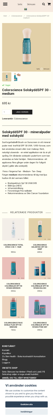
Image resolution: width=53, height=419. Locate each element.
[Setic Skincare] (26, 4)
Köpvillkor (6, 353)
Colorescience (17, 16)
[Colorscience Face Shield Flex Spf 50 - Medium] (13, 307)
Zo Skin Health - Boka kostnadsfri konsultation (24, 356)
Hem (6, 16)
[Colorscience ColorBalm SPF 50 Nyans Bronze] (13, 268)
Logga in (6, 362)
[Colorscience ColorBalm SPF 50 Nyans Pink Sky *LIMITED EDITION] (40, 307)
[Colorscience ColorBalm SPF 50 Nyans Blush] (40, 268)
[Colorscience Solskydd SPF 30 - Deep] (40, 229)
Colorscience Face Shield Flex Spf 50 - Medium (13, 325)
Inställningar (27, 412)
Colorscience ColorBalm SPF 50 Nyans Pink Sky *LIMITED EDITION (39, 326)
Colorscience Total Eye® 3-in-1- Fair (13, 246)
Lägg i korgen (22, 112)
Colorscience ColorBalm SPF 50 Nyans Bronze (13, 286)
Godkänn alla (26, 404)
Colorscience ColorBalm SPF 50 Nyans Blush (39, 286)
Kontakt (5, 350)
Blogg (4, 359)
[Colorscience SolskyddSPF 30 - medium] (26, 47)
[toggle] (6, 4)
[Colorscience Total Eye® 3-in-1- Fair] (13, 229)
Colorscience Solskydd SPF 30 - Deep (39, 247)
